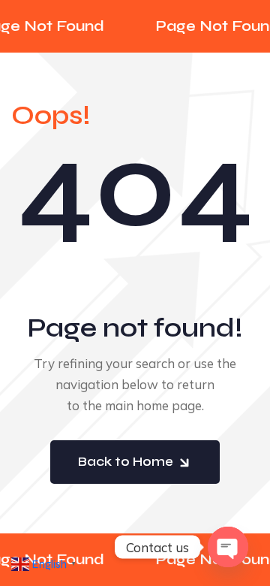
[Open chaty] (228, 547)
